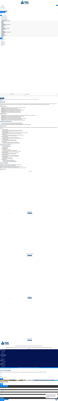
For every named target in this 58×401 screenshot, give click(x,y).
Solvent (2, 30)
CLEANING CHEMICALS (6, 99)
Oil (1, 40)
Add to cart (2, 98)
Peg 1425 (29, 99)
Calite (22, 99)
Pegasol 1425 (32, 99)
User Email (1, 389)
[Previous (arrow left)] (1, 400)
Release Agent (3, 29)
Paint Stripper (3, 41)
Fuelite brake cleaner (25, 99)
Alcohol (2, 18)
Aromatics (2, 19)
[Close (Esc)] (7, 399)
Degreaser (2, 22)
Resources (3, 36)
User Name (1, 387)
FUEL (13, 99)
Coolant (2, 21)
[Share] (5, 399)
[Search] (1, 10)
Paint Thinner (3, 42)
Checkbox (1, 376)
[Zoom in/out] (1, 399)
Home (2, 5)
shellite (38, 99)
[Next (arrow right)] (3, 400)
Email (0, 373)
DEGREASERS (10, 99)
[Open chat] (56, 399)
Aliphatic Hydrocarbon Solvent (18, 99)
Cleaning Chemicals (3, 20)
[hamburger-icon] (57, 5)
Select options (30, 255)
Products (3, 7)
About (2, 6)
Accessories (2, 16)
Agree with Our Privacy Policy (4, 377)
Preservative (2, 43)
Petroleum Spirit (35, 99)
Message (1, 394)
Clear (24, 95)
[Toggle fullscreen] (3, 399)
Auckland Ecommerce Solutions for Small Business (33, 367)
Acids (2, 17)
